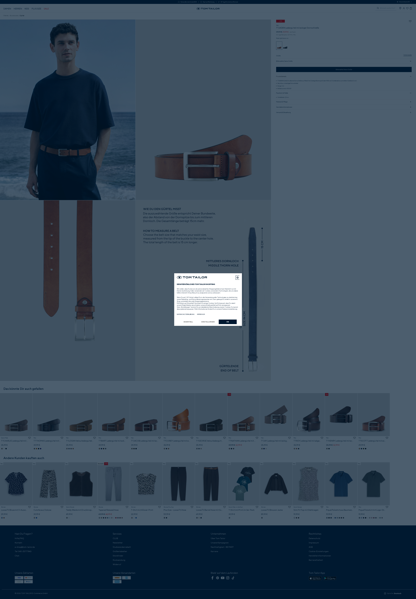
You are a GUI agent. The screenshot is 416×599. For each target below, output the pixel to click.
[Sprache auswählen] (237, 277)
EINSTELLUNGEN (207, 322)
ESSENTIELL (188, 322)
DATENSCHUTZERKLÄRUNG (185, 314)
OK (227, 322)
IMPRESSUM (201, 314)
